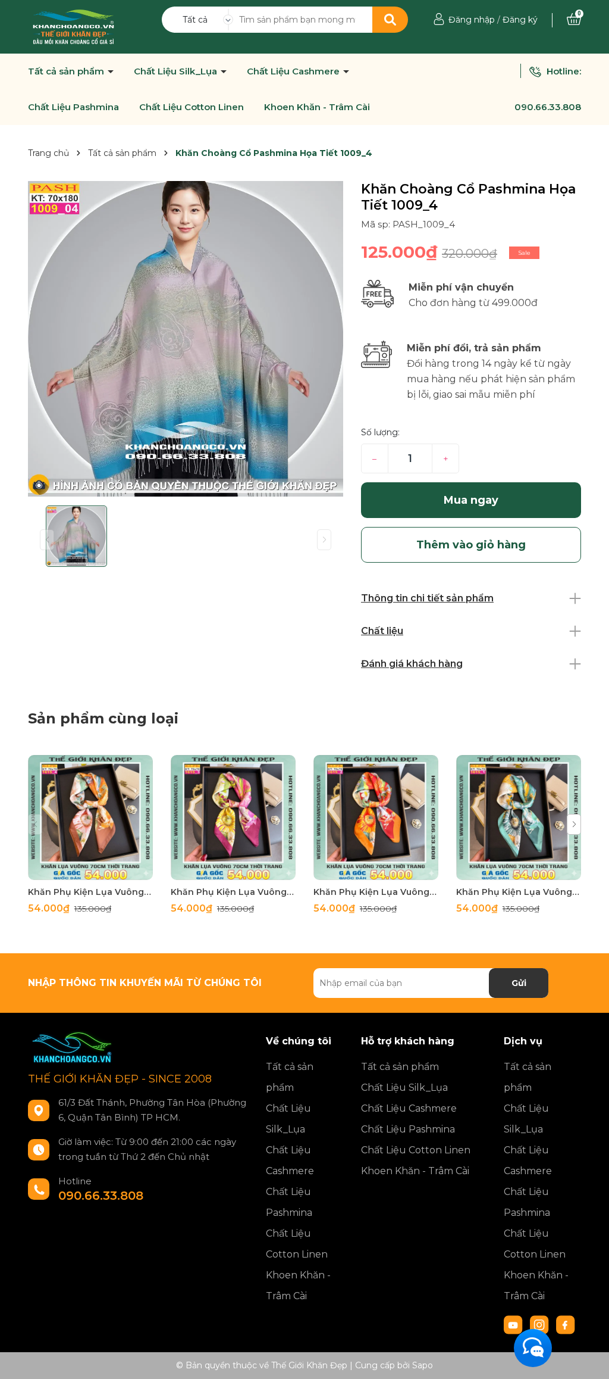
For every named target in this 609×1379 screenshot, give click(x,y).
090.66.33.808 (547, 107)
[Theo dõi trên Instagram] (540, 1324)
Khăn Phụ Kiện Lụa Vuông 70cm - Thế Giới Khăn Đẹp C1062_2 (375, 892)
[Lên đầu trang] (588, 1358)
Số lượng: (380, 432)
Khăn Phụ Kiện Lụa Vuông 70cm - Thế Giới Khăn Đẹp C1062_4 (90, 892)
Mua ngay (471, 500)
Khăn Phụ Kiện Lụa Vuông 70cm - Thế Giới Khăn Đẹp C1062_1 (518, 892)
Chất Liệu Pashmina (73, 107)
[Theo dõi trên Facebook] (565, 1324)
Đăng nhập (471, 19)
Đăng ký (520, 19)
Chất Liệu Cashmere (294, 71)
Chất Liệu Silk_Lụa (176, 71)
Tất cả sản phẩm (67, 71)
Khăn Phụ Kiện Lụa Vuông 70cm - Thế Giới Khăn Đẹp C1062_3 (233, 892)
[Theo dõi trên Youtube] (514, 1324)
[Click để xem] (185, 339)
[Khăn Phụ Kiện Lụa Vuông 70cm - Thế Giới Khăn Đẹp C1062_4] (90, 817)
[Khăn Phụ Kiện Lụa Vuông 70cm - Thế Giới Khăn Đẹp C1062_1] (518, 817)
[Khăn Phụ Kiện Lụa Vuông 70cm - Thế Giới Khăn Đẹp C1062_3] (233, 817)
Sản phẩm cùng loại (103, 718)
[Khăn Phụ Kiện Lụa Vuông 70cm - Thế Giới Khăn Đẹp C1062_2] (375, 817)
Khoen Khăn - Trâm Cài (317, 107)
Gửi (518, 983)
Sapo (422, 1365)
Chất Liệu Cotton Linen (191, 107)
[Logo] (73, 26)
